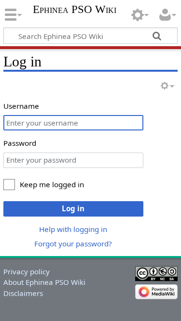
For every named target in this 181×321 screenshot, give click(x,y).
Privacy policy (26, 271)
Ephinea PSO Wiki (74, 9)
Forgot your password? (73, 243)
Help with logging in (73, 229)
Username (21, 106)
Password (19, 143)
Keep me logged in (52, 184)
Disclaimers (23, 293)
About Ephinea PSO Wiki (44, 282)
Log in (73, 208)
